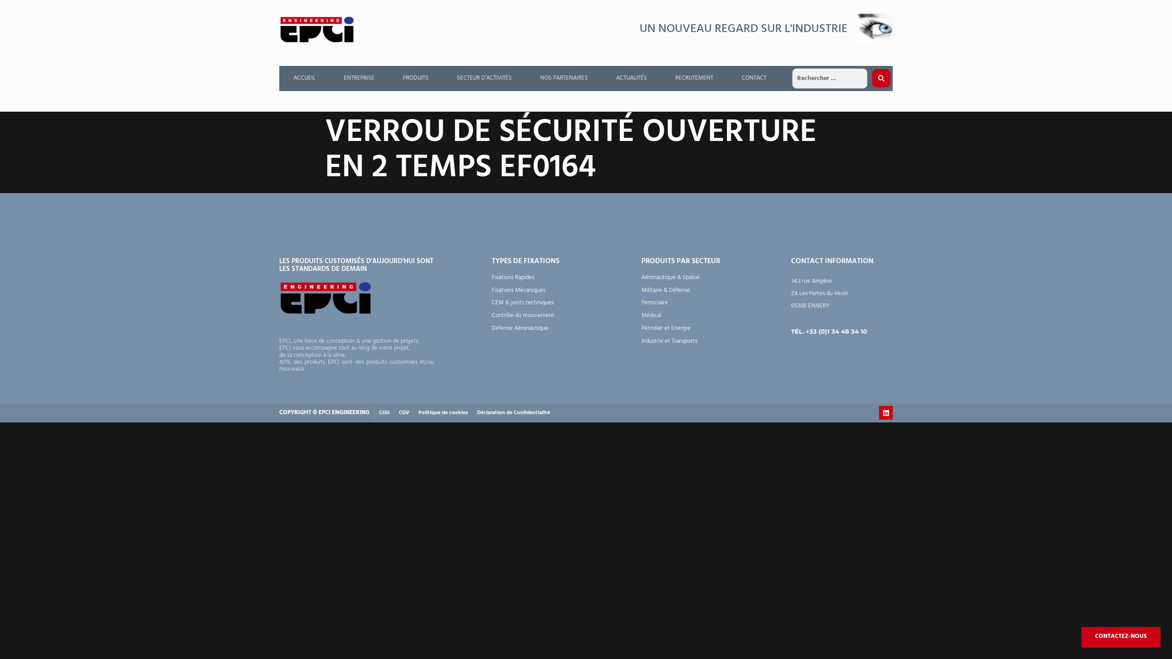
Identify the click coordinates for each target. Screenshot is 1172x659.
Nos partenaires (564, 78)
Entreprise (359, 78)
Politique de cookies (443, 412)
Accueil (304, 78)
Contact (754, 78)
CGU (384, 412)
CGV (404, 412)
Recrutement (694, 78)
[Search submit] (881, 78)
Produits (416, 78)
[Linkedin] (886, 413)
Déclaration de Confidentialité (513, 412)
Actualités (631, 78)
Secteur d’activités (484, 78)
